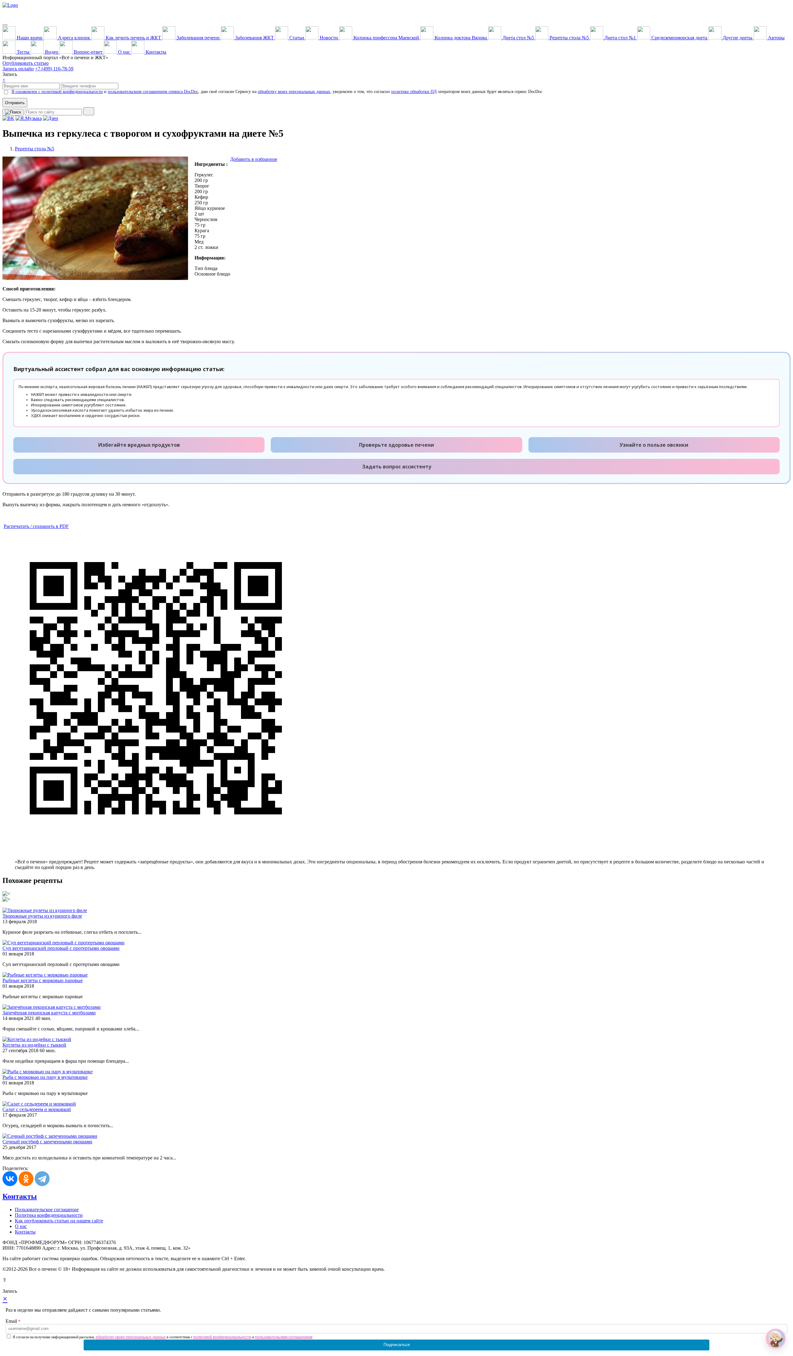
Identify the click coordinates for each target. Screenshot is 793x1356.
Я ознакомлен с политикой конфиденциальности (57, 91)
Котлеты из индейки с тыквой (34, 1045)
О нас (21, 1226)
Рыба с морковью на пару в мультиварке (45, 1077)
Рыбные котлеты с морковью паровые (42, 980)
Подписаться (396, 1344)
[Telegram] (42, 1178)
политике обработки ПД (414, 91)
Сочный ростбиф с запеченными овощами (47, 1141)
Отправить (15, 102)
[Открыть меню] (4, 25)
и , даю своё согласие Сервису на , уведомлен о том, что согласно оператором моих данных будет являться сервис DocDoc (276, 91)
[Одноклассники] (26, 1178)
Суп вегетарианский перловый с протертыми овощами (61, 948)
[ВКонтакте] (9, 1178)
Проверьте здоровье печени (396, 444)
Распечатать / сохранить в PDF (36, 526)
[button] (776, 1339)
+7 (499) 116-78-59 (54, 68)
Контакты (19, 1196)
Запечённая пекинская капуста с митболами (49, 1012)
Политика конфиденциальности (49, 1215)
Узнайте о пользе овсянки (654, 444)
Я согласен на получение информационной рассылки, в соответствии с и (162, 1337)
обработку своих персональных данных (131, 1337)
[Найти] (88, 111)
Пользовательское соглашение (47, 1209)
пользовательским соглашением (283, 1337)
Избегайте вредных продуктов (139, 444)
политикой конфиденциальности (222, 1337)
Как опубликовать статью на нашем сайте (59, 1220)
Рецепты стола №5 (34, 148)
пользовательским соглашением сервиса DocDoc (153, 91)
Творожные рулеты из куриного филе (42, 916)
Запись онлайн (18, 68)
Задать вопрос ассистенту (396, 466)
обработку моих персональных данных (294, 91)
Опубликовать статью (25, 63)
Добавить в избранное (253, 159)
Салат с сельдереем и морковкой (36, 1109)
